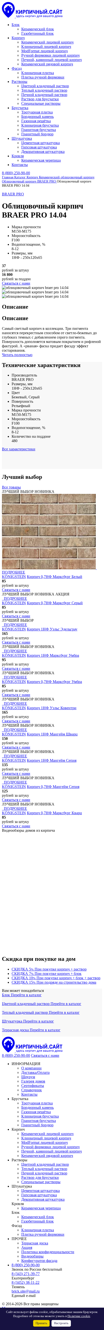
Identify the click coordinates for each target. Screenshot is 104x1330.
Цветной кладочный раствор (26, 1004)
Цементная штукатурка (40, 1191)
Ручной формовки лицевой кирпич (50, 1147)
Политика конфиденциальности (47, 1252)
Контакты (29, 1094)
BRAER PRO (13, 194)
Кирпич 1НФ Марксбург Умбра (53, 655)
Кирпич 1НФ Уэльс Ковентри (51, 708)
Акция (26, 1247)
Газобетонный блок (37, 1221)
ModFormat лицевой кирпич (44, 1142)
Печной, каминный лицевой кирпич (51, 1151)
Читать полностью (17, 355)
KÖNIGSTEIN (14, 577)
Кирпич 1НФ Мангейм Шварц (52, 734)
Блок (6, 995)
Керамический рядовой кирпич (47, 1156)
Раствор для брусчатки (40, 1177)
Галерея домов (33, 1081)
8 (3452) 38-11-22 (25, 1282)
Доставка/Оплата (35, 1072)
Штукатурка (12, 1021)
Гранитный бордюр (37, 1125)
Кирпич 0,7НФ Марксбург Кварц (54, 813)
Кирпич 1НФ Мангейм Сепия (51, 760)
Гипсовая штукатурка (39, 1195)
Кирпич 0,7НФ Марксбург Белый (54, 577)
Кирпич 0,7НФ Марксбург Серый (55, 603)
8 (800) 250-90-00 (16, 173)
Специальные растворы (40, 1182)
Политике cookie (78, 1316)
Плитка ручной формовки (42, 1234)
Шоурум (28, 1077)
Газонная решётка (36, 1112)
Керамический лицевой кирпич (47, 1134)
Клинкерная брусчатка (40, 1116)
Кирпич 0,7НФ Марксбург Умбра (54, 682)
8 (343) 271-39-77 (26, 1274)
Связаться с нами (45, 1055)
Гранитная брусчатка (38, 1121)
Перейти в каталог (26, 995)
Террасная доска (16, 1030)
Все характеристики (18, 449)
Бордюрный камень (37, 1107)
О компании (31, 1068)
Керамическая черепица (41, 1208)
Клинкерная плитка (37, 1230)
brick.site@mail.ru (26, 1291)
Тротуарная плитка (37, 1103)
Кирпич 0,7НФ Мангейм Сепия (53, 787)
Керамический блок (37, 1217)
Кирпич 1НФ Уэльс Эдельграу (52, 629)
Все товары (11, 487)
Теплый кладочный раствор (25, 1012)
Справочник (31, 1090)
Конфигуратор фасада (39, 1261)
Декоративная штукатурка (43, 1199)
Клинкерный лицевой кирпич (46, 1138)
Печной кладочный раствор (44, 1173)
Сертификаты (32, 1086)
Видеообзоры (32, 1256)
